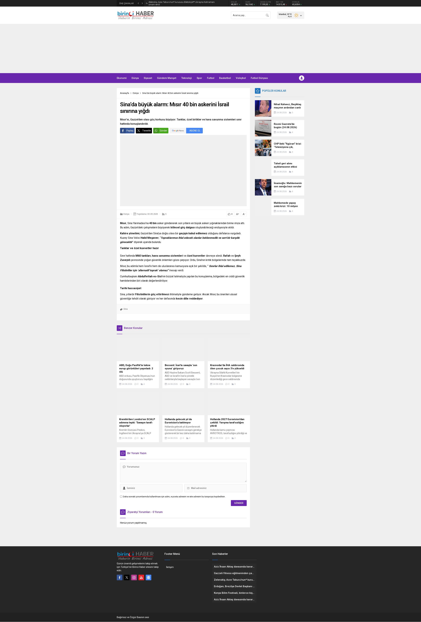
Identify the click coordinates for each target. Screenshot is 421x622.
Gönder (163, 130)
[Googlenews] (148, 577)
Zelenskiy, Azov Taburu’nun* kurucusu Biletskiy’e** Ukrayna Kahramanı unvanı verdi (182, 3)
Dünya (136, 93)
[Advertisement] (210, 48)
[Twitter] (127, 577)
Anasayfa (124, 93)
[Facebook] (119, 577)
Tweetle (146, 130)
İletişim (170, 567)
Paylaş (129, 130)
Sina (126, 309)
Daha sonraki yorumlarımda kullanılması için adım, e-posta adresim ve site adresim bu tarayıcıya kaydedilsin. (174, 496)
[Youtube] (141, 577)
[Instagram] (134, 577)
